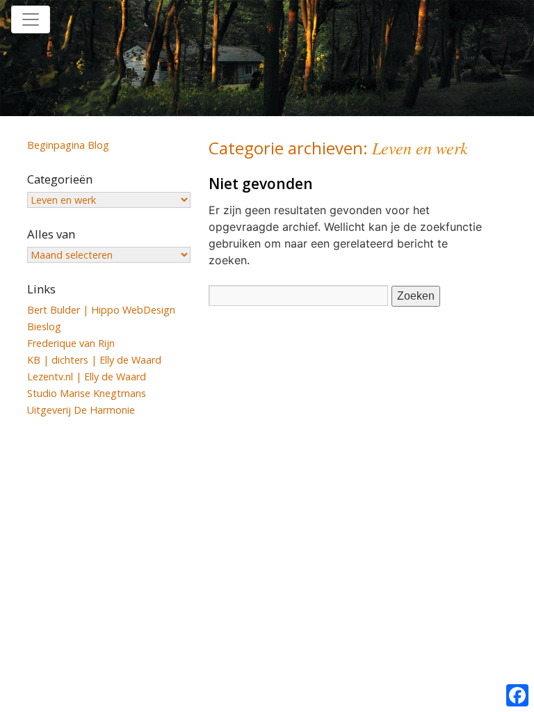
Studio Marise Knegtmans (86, 393)
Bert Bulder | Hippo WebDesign (101, 309)
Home (237, 19)
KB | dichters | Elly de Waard (94, 359)
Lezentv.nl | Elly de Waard (86, 376)
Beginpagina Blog (68, 145)
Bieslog (44, 326)
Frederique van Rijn (71, 343)
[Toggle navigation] (30, 19)
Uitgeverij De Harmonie (81, 409)
